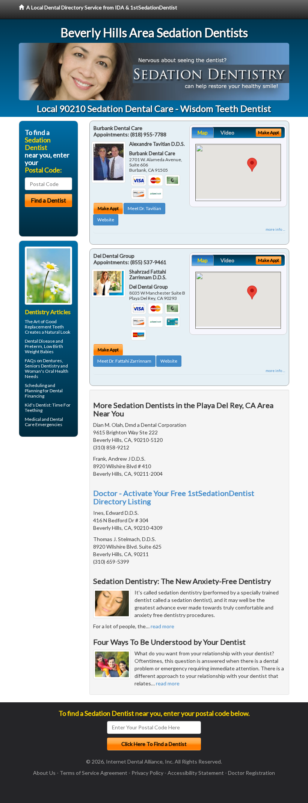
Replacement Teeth (44, 327)
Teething (33, 410)
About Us (44, 773)
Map (203, 132)
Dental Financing (44, 393)
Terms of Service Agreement (93, 773)
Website (105, 219)
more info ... (275, 229)
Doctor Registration (251, 773)
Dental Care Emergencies (44, 421)
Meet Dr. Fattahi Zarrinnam (124, 361)
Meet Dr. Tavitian (144, 208)
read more (162, 626)
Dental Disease (40, 341)
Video (227, 132)
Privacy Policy (147, 773)
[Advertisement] (57, 501)
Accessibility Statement (196, 773)
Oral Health (56, 371)
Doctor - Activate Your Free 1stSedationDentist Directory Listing (173, 497)
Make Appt (108, 208)
